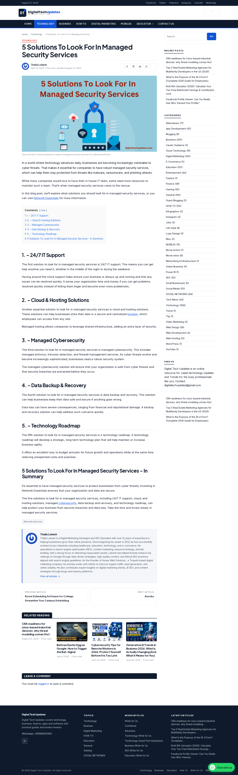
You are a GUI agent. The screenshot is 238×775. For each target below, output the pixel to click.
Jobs (168, 222)
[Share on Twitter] (133, 66)
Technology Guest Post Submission (144, 740)
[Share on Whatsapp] (146, 66)
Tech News (172, 299)
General (170, 195)
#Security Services (33, 521)
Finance (170, 183)
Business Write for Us (136, 745)
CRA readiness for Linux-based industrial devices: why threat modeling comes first (36, 629)
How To (81, 23)
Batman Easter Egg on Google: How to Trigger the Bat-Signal (72, 648)
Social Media (173, 288)
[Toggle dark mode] (216, 13)
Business (65, 23)
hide (43, 210)
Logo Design (173, 233)
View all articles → (50, 576)
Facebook (151, 3)
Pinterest (173, 3)
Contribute (130, 725)
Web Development (176, 332)
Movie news (172, 255)
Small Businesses (175, 283)
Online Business (174, 266)
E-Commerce (173, 161)
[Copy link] (153, 66)
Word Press (172, 343)
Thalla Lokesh (39, 64)
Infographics (172, 211)
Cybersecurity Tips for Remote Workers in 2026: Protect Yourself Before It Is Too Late (106, 650)
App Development (176, 128)
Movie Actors (173, 250)
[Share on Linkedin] (140, 66)
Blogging (171, 134)
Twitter (162, 3)
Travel (169, 310)
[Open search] (207, 13)
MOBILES (171, 244)
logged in (43, 683)
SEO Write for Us (134, 750)
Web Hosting (173, 338)
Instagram (186, 3)
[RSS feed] (25, 741)
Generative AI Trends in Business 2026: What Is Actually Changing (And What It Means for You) (141, 650)
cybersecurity (67, 503)
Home (28, 23)
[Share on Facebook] (127, 66)
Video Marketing (175, 321)
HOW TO (171, 206)
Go (211, 36)
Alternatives (172, 123)
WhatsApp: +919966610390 (37, 733)
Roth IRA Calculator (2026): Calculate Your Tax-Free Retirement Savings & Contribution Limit (190, 90)
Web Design (172, 327)
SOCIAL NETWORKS (177, 294)
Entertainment (173, 172)
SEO (168, 277)
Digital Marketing (103, 23)
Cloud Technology (176, 150)
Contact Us (166, 23)
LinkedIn (198, 3)
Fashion (170, 178)
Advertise (130, 730)
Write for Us (131, 721)
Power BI (171, 272)
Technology (45, 23)
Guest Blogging (174, 200)
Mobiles (126, 23)
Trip (168, 316)
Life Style (171, 228)
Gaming (170, 189)
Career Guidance (175, 145)
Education (144, 23)
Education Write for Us (137, 755)
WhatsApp (211, 3)
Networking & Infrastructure (181, 261)
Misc (168, 239)
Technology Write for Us (138, 735)
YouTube (171, 349)
